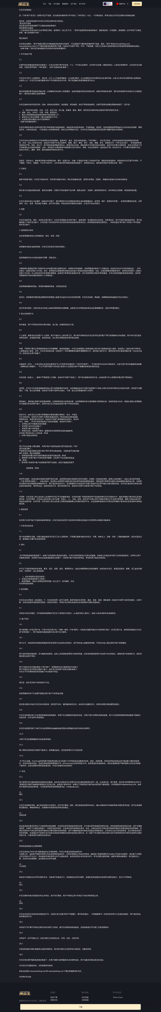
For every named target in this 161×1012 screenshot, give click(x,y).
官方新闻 (56, 4)
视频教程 (65, 4)
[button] (137, 4)
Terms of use (118, 997)
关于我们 (74, 4)
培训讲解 (85, 997)
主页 (44, 4)
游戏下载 (53, 997)
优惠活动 (53, 1000)
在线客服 (85, 1000)
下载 (49, 4)
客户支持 (82, 4)
